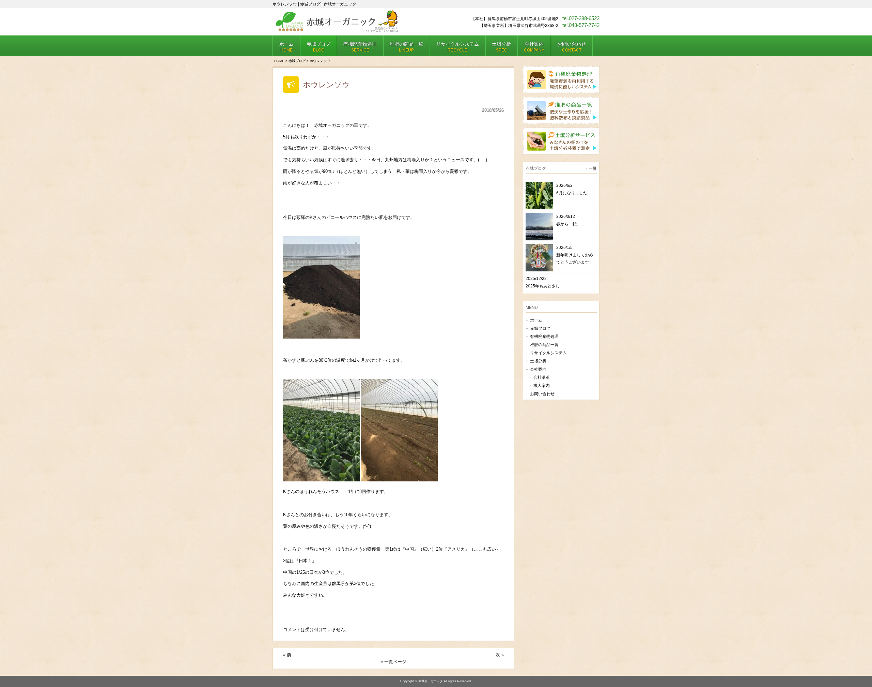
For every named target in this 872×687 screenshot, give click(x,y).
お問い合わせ (542, 393)
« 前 (287, 654)
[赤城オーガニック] (336, 29)
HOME (279, 61)
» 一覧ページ (393, 661)
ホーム (536, 320)
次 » (500, 654)
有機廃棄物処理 (544, 336)
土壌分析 (538, 361)
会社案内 (538, 369)
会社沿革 (541, 377)
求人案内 (541, 385)
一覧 (593, 168)
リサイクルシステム (548, 352)
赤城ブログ (297, 61)
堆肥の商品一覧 (544, 344)
